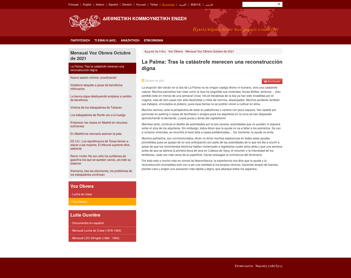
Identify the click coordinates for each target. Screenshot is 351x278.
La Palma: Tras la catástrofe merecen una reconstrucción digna (97, 68)
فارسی (209, 4)
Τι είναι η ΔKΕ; (105, 40)
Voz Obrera (79, 202)
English (87, 4)
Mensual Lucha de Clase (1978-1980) (96, 230)
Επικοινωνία (153, 40)
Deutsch (127, 4)
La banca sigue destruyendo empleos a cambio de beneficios (101, 98)
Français (74, 4)
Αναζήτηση (130, 40)
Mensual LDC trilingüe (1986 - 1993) (95, 238)
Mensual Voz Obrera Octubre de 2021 (209, 51)
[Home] (85, 23)
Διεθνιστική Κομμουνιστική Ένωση (144, 18)
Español (113, 4)
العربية (182, 4)
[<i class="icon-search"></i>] (278, 4)
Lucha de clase (81, 194)
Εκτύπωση (273, 81)
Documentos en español (87, 223)
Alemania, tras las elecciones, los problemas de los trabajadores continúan (101, 173)
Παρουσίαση (80, 40)
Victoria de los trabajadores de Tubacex (96, 107)
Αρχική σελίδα (155, 51)
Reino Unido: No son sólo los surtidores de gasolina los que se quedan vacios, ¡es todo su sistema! (100, 159)
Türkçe (154, 4)
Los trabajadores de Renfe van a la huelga (97, 115)
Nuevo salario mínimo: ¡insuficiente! (93, 77)
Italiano (100, 4)
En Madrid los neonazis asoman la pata (96, 133)
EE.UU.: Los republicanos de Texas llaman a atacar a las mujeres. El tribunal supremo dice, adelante (100, 145)
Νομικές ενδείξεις (269, 266)
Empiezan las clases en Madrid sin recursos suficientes (98, 124)
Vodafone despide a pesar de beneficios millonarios (96, 87)
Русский (141, 4)
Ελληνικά (168, 4)
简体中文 (196, 4)
